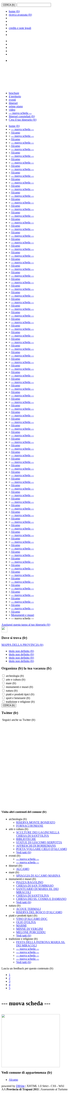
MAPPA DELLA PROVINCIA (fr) (22, 644)
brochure (14, 93)
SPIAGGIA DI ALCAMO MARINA (38, 875)
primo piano (16, 106)
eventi (12, 99)
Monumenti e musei (22, 615)
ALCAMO (22, 869)
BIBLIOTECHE (26, 839)
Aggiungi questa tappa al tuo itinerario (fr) (25, 624)
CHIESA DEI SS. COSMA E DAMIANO (41, 898)
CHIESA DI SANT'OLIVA (32, 895)
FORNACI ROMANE (29, 825)
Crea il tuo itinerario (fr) (22, 119)
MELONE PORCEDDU (31, 932)
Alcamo (15, 132)
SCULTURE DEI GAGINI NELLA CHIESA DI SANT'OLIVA (37, 834)
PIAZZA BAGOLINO (29, 882)
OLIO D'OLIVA (26, 922)
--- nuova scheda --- (20, 113)
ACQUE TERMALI (28, 908)
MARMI (21, 925)
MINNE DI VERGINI (29, 928)
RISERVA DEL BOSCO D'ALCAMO (39, 912)
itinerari (13, 103)
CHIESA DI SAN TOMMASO (35, 885)
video (12, 109)
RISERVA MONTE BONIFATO (35, 822)
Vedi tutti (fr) (23, 852)
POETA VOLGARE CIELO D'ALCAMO (41, 849)
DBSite (20, 1086)
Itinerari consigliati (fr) (22, 116)
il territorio (15, 96)
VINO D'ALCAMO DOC (31, 918)
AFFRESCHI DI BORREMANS (36, 845)
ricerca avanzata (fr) (20, 14)
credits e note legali (20, 28)
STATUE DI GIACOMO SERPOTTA (39, 842)
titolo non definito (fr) (21, 651)
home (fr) (14, 11)
